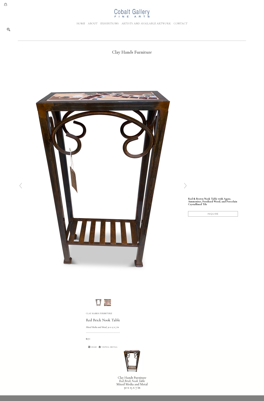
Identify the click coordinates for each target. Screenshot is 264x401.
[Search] (8, 29)
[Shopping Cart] (5, 4)
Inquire (212, 214)
